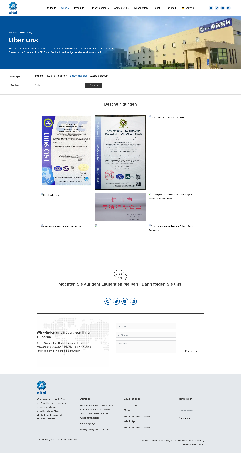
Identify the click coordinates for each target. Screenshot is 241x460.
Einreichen (191, 351)
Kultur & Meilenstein (57, 76)
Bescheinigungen (78, 76)
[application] (68, 8)
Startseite (13, 32)
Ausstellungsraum (99, 76)
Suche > (94, 85)
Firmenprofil (38, 76)
